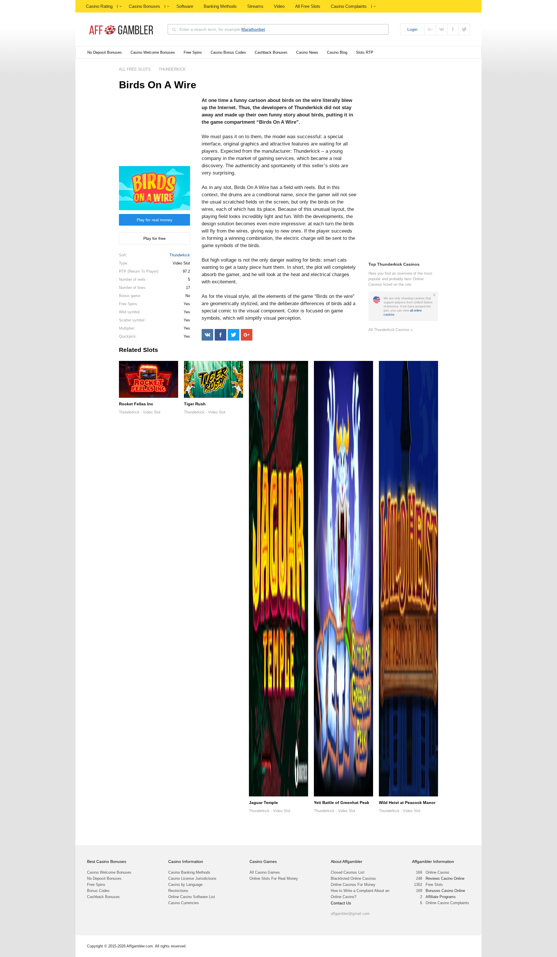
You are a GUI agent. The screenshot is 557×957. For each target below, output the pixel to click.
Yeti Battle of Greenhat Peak (341, 802)
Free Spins (193, 52)
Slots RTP (364, 52)
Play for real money (154, 219)
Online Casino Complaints (447, 903)
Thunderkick (179, 255)
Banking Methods (220, 6)
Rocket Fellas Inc (136, 404)
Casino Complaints (349, 6)
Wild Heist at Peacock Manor (407, 802)
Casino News (307, 52)
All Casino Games (264, 872)
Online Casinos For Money (353, 884)
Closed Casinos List (347, 872)
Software (184, 6)
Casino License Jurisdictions (192, 878)
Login (412, 29)
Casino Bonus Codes (228, 52)
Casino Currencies (183, 903)
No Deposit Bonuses (104, 52)
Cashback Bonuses (271, 52)
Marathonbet (253, 29)
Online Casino (437, 872)
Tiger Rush (195, 404)
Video (279, 6)
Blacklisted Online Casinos (353, 878)
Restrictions (178, 890)
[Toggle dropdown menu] (120, 6)
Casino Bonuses (144, 6)
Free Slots (434, 884)
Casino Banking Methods (189, 872)
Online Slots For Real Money (273, 878)
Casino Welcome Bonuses (153, 52)
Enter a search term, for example (222, 29)
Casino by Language (185, 884)
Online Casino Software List (191, 897)
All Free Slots (307, 6)
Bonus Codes (98, 890)
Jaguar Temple (263, 802)
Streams (255, 6)
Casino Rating (99, 6)
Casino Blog (337, 52)
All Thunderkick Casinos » (390, 330)
